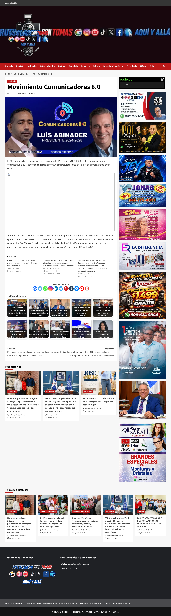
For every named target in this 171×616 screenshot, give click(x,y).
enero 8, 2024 (34, 93)
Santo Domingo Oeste (113, 66)
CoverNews (99, 611)
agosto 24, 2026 (52, 417)
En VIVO (20, 66)
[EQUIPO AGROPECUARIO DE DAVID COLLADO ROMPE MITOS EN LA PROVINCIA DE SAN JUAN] (150, 505)
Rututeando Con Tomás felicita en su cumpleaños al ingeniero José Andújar (98, 401)
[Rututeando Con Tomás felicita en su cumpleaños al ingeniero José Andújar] (98, 383)
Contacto (30, 603)
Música (143, 66)
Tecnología (132, 66)
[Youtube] (81, 288)
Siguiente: (88, 352)
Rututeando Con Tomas (18, 93)
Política (61, 66)
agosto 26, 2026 (14, 417)
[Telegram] (61, 288)
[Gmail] (87, 288)
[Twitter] (40, 288)
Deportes (85, 66)
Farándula (73, 66)
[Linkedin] (55, 288)
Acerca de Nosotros (14, 603)
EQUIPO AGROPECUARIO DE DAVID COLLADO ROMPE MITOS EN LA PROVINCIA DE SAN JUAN (149, 522)
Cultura (96, 66)
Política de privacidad (47, 603)
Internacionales (47, 66)
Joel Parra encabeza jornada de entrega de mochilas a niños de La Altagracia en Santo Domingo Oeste (52, 522)
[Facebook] (35, 288)
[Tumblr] (71, 288)
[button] (164, 66)
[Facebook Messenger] (76, 288)
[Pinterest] (66, 288)
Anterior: (34, 352)
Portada (9, 66)
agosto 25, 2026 (47, 533)
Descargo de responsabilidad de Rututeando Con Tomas (84, 603)
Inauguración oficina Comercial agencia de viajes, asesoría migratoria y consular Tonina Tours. (85, 522)
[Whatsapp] (45, 288)
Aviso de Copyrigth (122, 603)
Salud (152, 66)
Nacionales (32, 66)
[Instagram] (50, 288)
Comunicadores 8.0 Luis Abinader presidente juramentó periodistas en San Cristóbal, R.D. (22, 263)
